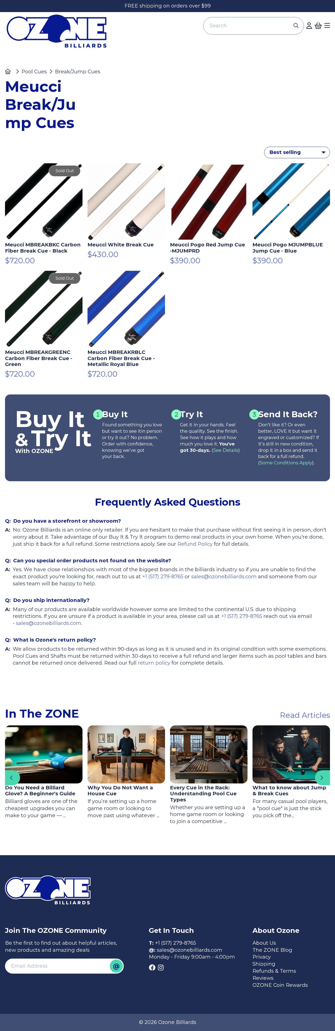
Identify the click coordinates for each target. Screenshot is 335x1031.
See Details (225, 450)
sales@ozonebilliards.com (224, 576)
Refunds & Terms (274, 971)
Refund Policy (195, 544)
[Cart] (318, 25)
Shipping (264, 964)
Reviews (263, 978)
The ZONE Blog (272, 950)
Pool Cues (34, 72)
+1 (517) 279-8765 (162, 576)
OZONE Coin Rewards (280, 985)
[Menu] (327, 25)
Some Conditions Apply (286, 463)
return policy (153, 663)
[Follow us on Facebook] (152, 967)
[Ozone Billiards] (59, 34)
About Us (264, 943)
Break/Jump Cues (77, 72)
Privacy (262, 957)
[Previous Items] (12, 777)
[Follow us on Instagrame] (161, 967)
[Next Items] (322, 777)
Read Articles (305, 715)
